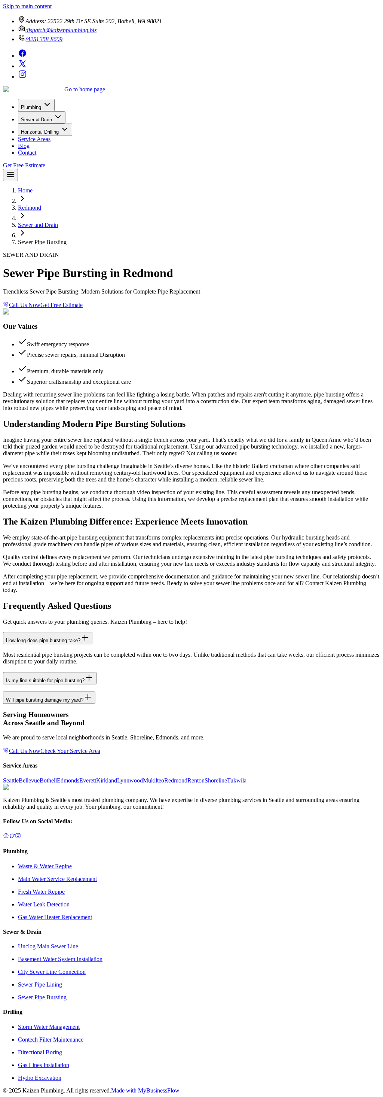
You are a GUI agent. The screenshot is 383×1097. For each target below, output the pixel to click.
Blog (24, 146)
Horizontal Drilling (40, 132)
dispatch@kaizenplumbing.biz (60, 30)
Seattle (11, 780)
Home (25, 190)
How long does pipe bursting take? (43, 640)
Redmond (29, 207)
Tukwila (236, 780)
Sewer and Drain (38, 225)
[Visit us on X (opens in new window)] (22, 66)
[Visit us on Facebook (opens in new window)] (22, 55)
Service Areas (34, 139)
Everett (87, 780)
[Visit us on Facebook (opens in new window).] (6, 836)
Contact (27, 152)
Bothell (48, 780)
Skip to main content (27, 6)
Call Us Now (24, 305)
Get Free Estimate (24, 165)
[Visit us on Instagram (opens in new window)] (22, 76)
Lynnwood (130, 780)
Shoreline (216, 780)
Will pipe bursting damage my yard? (44, 700)
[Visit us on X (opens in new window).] (12, 836)
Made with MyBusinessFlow (145, 1090)
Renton (196, 780)
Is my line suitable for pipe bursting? (45, 680)
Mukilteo (153, 780)
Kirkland (106, 780)
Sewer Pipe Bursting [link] (42, 242)
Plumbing (31, 107)
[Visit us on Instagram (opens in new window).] (18, 836)
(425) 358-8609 (43, 39)
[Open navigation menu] (10, 175)
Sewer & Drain (36, 119)
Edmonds (68, 780)
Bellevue (29, 780)
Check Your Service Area (70, 751)
